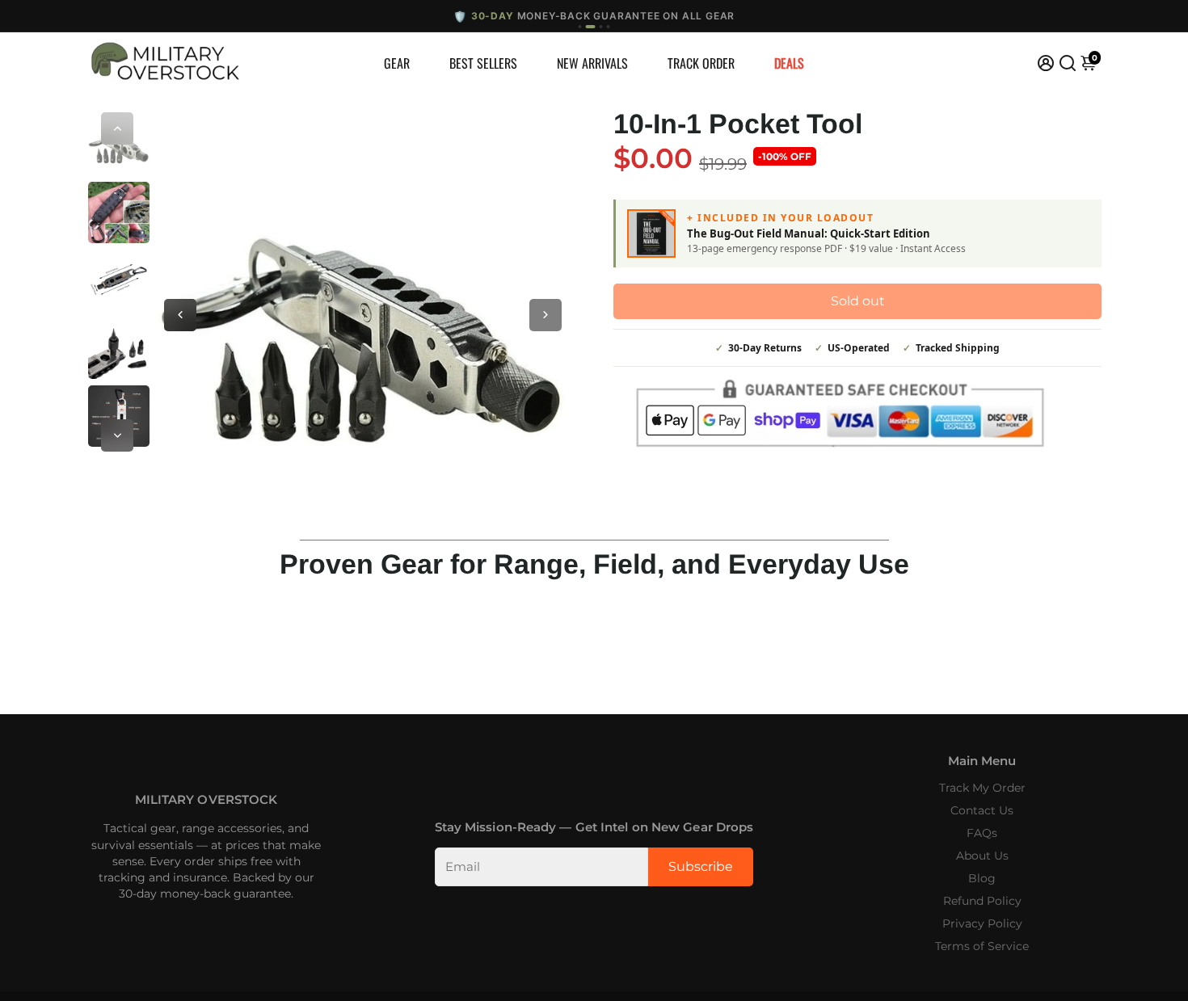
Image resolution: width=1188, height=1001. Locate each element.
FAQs (982, 832)
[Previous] (117, 128)
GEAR (397, 63)
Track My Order (982, 787)
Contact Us (981, 810)
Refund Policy (982, 900)
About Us (982, 855)
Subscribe (700, 866)
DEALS (789, 63)
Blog (982, 878)
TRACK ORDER (701, 63)
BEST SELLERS (483, 63)
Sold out (858, 301)
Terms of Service (982, 946)
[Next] (117, 435)
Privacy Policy (982, 923)
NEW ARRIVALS (592, 63)
